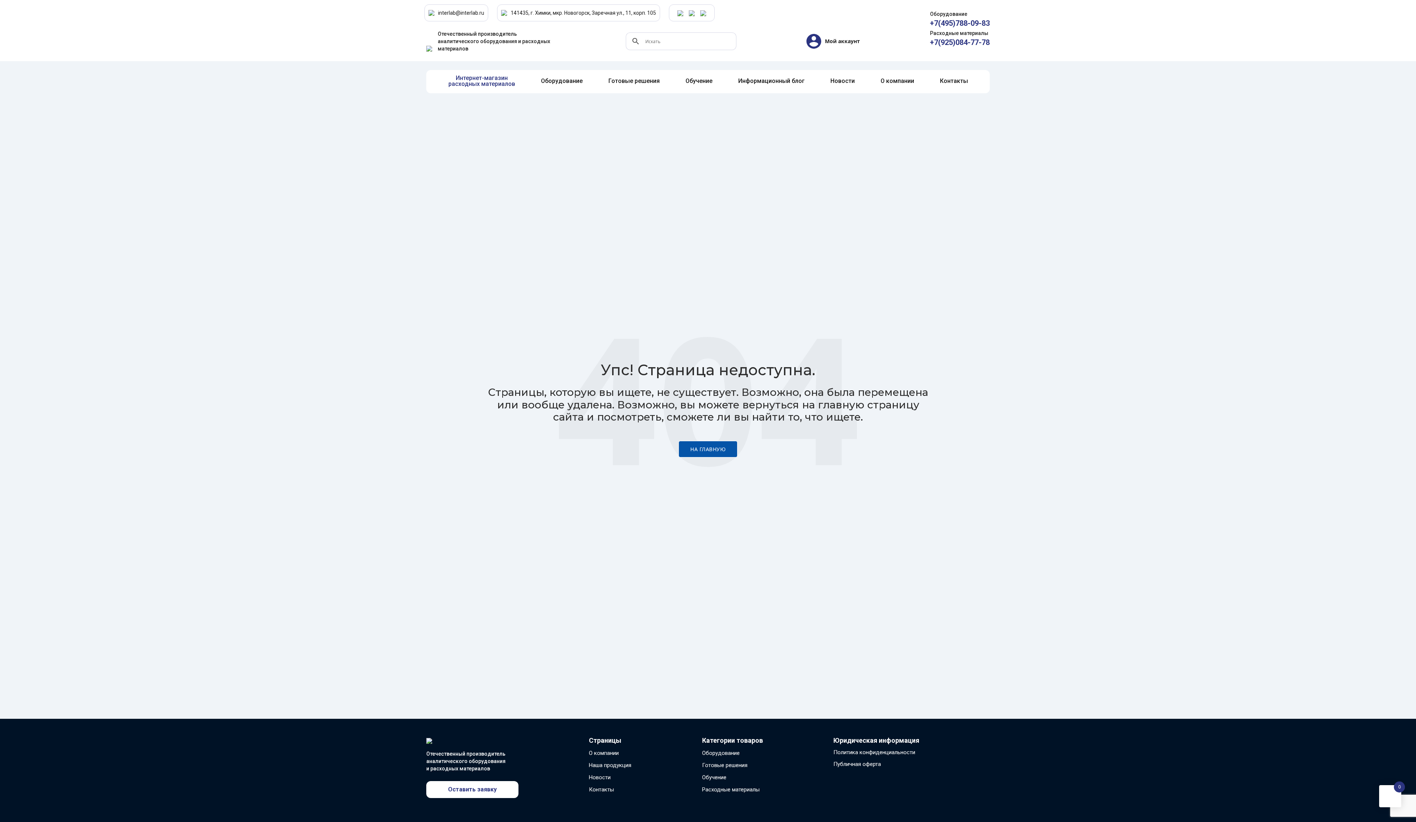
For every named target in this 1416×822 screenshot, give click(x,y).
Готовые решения (724, 765)
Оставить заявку (472, 789)
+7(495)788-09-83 (960, 23)
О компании (604, 753)
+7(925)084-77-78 (960, 42)
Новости (600, 777)
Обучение (714, 777)
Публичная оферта (857, 764)
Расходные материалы (731, 789)
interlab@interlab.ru (461, 13)
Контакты (601, 789)
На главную (708, 449)
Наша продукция (610, 765)
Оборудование (721, 753)
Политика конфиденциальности (874, 752)
